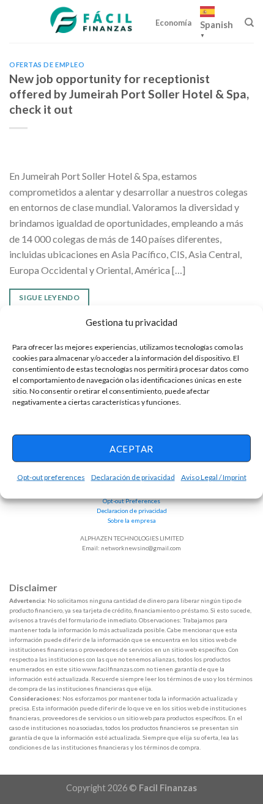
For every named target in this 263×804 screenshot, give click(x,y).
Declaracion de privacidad (132, 510)
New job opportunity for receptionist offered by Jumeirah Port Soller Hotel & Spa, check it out (129, 94)
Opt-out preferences (51, 477)
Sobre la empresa (132, 520)
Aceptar (131, 448)
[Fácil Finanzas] (92, 21)
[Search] (249, 22)
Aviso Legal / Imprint (213, 477)
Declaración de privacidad (133, 477)
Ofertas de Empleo (47, 64)
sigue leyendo (49, 297)
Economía (173, 23)
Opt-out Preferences (131, 500)
